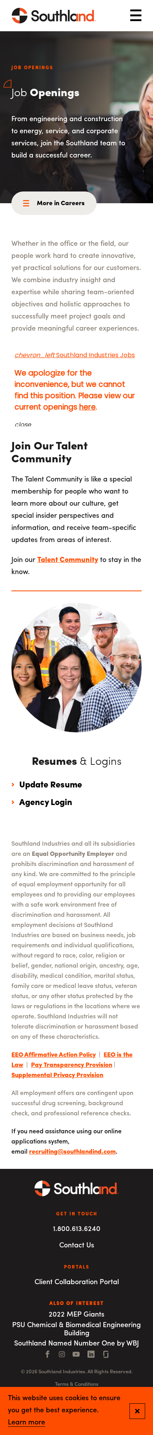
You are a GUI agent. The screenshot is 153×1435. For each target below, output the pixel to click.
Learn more (26, 1422)
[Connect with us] (105, 1355)
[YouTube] (76, 1355)
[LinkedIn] (91, 1355)
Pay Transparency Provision (71, 1065)
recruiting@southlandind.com (72, 1152)
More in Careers (61, 203)
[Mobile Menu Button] (135, 15)
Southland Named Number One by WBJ (76, 1343)
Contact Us (76, 1245)
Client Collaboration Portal (77, 1282)
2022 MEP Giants (76, 1315)
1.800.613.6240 (76, 1229)
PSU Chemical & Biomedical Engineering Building (76, 1329)
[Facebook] (47, 1355)
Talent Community (67, 560)
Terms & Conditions (76, 1384)
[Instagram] (62, 1355)
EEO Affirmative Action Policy (53, 1055)
